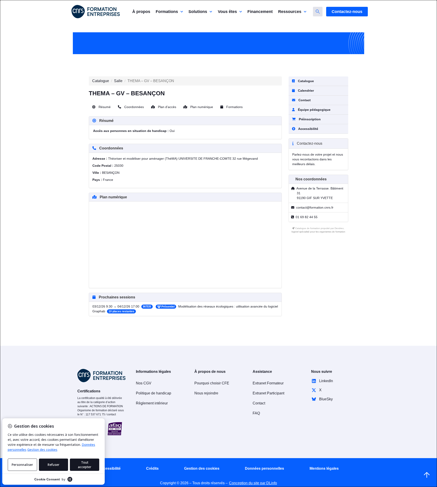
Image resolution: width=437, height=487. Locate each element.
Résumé (104, 107)
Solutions (197, 11)
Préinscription (310, 119)
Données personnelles (264, 468)
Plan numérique (201, 107)
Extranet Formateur (268, 383)
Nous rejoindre (206, 393)
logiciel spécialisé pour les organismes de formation (318, 231)
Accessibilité (110, 468)
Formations (167, 11)
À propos (141, 11)
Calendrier (305, 90)
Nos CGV (143, 383)
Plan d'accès (166, 107)
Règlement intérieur (152, 403)
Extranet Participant (268, 393)
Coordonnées (133, 107)
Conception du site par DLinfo (253, 483)
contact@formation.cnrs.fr (314, 207)
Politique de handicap (153, 393)
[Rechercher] (318, 11)
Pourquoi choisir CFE (211, 383)
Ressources (289, 11)
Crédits (152, 468)
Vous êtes (227, 11)
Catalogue (100, 81)
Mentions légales (324, 468)
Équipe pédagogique (313, 109)
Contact (304, 100)
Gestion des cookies (201, 468)
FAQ (256, 413)
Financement (260, 11)
